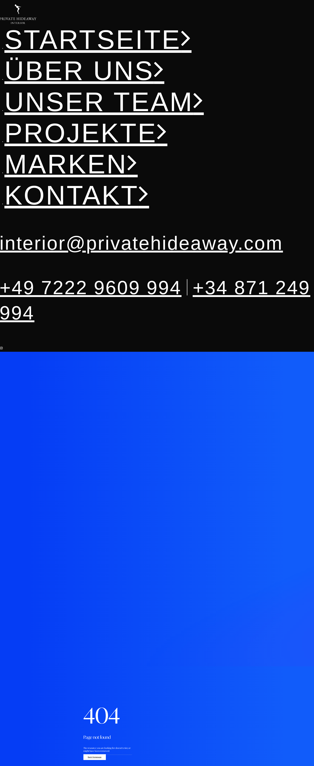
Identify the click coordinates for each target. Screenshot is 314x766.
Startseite (92, 40)
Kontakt (71, 195)
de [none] (300, 763)
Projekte (80, 133)
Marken (65, 164)
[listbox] (305, 763)
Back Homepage (94, 757)
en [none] (305, 763)
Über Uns (79, 71)
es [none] (309, 763)
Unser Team (98, 102)
